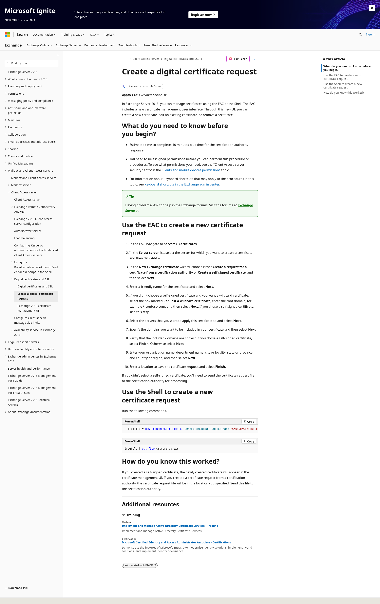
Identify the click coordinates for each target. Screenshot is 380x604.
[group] (190, 429)
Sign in (370, 34)
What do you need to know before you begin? (346, 68)
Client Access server (146, 59)
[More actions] (254, 59)
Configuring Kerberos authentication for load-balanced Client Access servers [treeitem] (36, 250)
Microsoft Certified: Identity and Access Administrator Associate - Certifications (176, 542)
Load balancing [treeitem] (24, 238)
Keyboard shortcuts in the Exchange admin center (181, 184)
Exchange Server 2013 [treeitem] (22, 72)
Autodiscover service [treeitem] (28, 231)
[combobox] (31, 63)
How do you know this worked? (343, 92)
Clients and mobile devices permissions (191, 170)
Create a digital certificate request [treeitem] (35, 296)
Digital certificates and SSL (181, 59)
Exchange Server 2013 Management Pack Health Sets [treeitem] (32, 390)
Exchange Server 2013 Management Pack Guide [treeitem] (32, 378)
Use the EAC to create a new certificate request (342, 77)
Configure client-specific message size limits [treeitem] (30, 320)
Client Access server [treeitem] (27, 199)
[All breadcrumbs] (125, 59)
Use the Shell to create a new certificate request (342, 85)
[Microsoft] (7, 34)
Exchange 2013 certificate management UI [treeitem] (34, 308)
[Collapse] (58, 55)
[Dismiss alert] (372, 8)
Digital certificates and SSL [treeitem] (35, 286)
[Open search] (360, 34)
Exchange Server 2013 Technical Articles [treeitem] (29, 402)
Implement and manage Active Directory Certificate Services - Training (170, 526)
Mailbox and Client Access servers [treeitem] (33, 178)
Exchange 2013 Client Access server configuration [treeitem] (33, 221)
